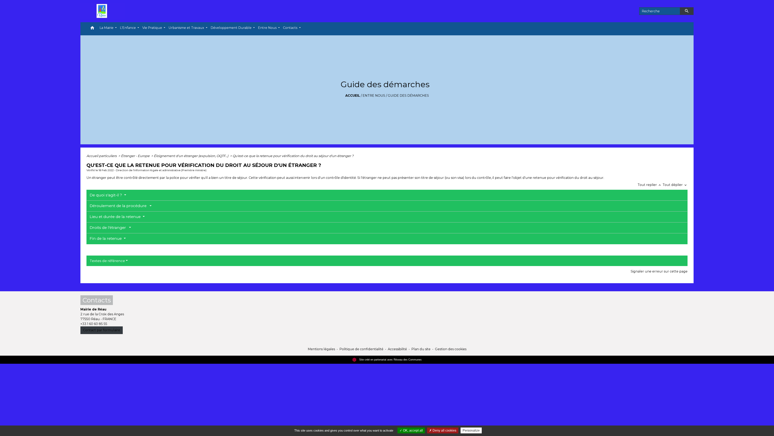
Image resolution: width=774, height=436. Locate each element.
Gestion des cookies (450, 349)
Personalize (471, 430)
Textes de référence (107, 261)
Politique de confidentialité (361, 349)
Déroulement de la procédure (119, 205)
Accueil (352, 95)
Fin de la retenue (106, 238)
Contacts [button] (290, 28)
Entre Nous (374, 95)
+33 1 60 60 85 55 (93, 324)
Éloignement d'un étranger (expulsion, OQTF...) (191, 156)
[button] (92, 29)
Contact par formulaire (101, 330)
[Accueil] (102, 11)
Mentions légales (321, 349)
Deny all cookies (444, 430)
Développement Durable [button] (231, 28)
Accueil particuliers (102, 156)
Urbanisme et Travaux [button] (187, 28)
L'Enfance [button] (128, 28)
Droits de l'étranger (109, 227)
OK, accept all (412, 430)
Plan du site (421, 349)
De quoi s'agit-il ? (106, 195)
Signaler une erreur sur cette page (659, 271)
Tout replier (650, 185)
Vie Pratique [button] (152, 28)
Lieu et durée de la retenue (116, 216)
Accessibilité (397, 349)
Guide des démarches (408, 95)
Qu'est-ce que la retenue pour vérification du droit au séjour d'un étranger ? (293, 156)
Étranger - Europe (135, 156)
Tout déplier (675, 185)
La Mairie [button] (107, 28)
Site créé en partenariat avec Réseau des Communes (390, 359)
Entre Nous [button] (267, 28)
